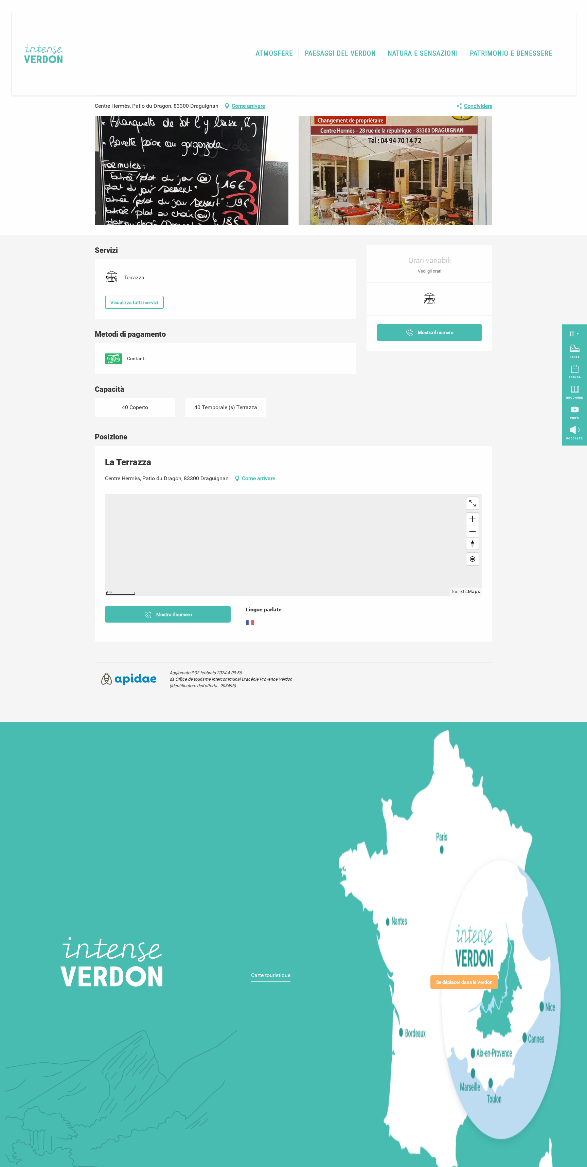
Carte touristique (270, 975)
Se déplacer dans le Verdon (464, 982)
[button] (274, 53)
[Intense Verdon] (39, 53)
